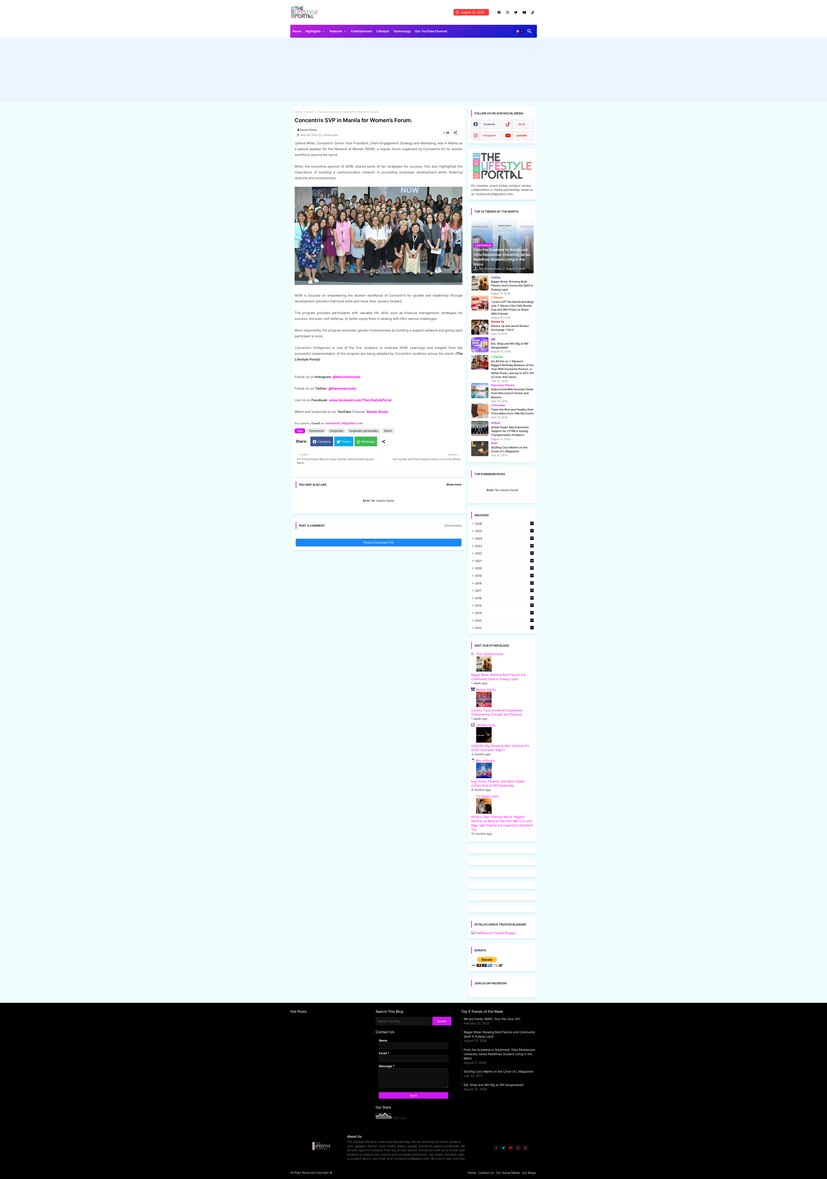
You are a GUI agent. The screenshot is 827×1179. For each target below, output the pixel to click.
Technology (402, 31)
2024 (504, 539)
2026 (504, 523)
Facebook (324, 441)
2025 (504, 531)
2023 (504, 546)
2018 (504, 584)
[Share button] (383, 441)
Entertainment (361, 31)
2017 (504, 591)
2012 (504, 628)
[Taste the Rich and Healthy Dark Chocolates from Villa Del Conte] (479, 410)
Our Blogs (529, 1172)
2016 (504, 598)
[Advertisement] (413, 71)
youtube (521, 135)
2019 (504, 576)
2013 (504, 621)
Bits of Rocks (485, 760)
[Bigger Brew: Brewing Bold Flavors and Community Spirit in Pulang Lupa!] (479, 283)
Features (336, 31)
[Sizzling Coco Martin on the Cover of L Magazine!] (479, 448)
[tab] (296, 32)
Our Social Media (508, 1172)
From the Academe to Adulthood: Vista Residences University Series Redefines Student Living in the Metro (499, 1054)
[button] (520, 31)
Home (296, 31)
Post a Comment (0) (379, 542)
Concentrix (316, 430)
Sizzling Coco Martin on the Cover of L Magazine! (498, 1071)
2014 (504, 613)
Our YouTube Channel (431, 31)
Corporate (336, 430)
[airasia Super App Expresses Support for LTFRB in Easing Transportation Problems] (479, 428)
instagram (489, 135)
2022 (504, 554)
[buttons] (499, 12)
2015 (504, 606)
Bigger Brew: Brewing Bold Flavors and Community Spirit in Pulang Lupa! (499, 1034)
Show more (454, 484)
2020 (504, 568)
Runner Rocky (377, 412)
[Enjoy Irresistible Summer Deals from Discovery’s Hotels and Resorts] (479, 390)
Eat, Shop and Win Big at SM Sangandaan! (494, 1085)
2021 (504, 561)
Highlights (313, 31)
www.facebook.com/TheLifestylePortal (360, 400)
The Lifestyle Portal (489, 654)
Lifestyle (382, 31)
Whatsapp (368, 441)
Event (310, 112)
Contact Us (486, 1172)
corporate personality (363, 430)
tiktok (521, 124)
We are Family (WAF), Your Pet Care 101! (492, 1019)
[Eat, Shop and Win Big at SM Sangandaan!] (479, 344)
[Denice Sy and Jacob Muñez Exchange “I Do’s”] (479, 327)
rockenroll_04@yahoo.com (343, 423)
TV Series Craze (487, 796)
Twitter (346, 441)
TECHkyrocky (486, 725)
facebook (489, 124)
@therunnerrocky (342, 388)
